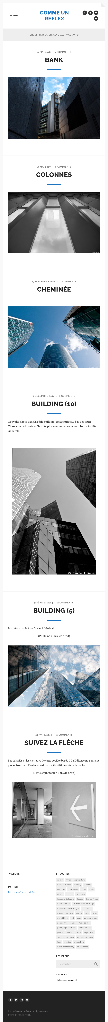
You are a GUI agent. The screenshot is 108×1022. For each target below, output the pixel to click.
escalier (69, 894)
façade (80, 899)
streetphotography (85, 937)
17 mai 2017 (44, 167)
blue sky (77, 885)
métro (60, 913)
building (87, 885)
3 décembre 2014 (44, 396)
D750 (91, 889)
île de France (82, 947)
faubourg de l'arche (65, 899)
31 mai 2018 (43, 52)
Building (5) (54, 610)
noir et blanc (62, 918)
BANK (54, 60)
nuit (72, 918)
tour (59, 942)
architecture (79, 880)
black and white (64, 885)
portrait (60, 932)
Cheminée (54, 289)
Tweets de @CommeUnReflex (21, 892)
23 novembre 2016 (44, 281)
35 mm (60, 880)
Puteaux (70, 932)
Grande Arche (92, 899)
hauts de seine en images (68, 908)
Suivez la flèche (54, 742)
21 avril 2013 (43, 735)
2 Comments (65, 602)
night (87, 913)
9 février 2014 (43, 602)
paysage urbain (90, 918)
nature (79, 913)
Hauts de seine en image (83, 904)
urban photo (79, 942)
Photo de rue (84, 923)
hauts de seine (63, 904)
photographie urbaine (66, 928)
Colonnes (54, 174)
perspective (62, 923)
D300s (83, 889)
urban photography (65, 947)
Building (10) (54, 404)
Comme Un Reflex (54, 15)
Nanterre (69, 913)
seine (78, 932)
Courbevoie (73, 889)
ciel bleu (61, 889)
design (60, 894)
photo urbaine (85, 928)
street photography (65, 937)
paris (79, 918)
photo (73, 923)
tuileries (67, 942)
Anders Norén (24, 1015)
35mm (68, 880)
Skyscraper (89, 932)
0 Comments (63, 52)
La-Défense (87, 908)
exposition (80, 894)
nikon (94, 913)
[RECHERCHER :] (78, 964)
